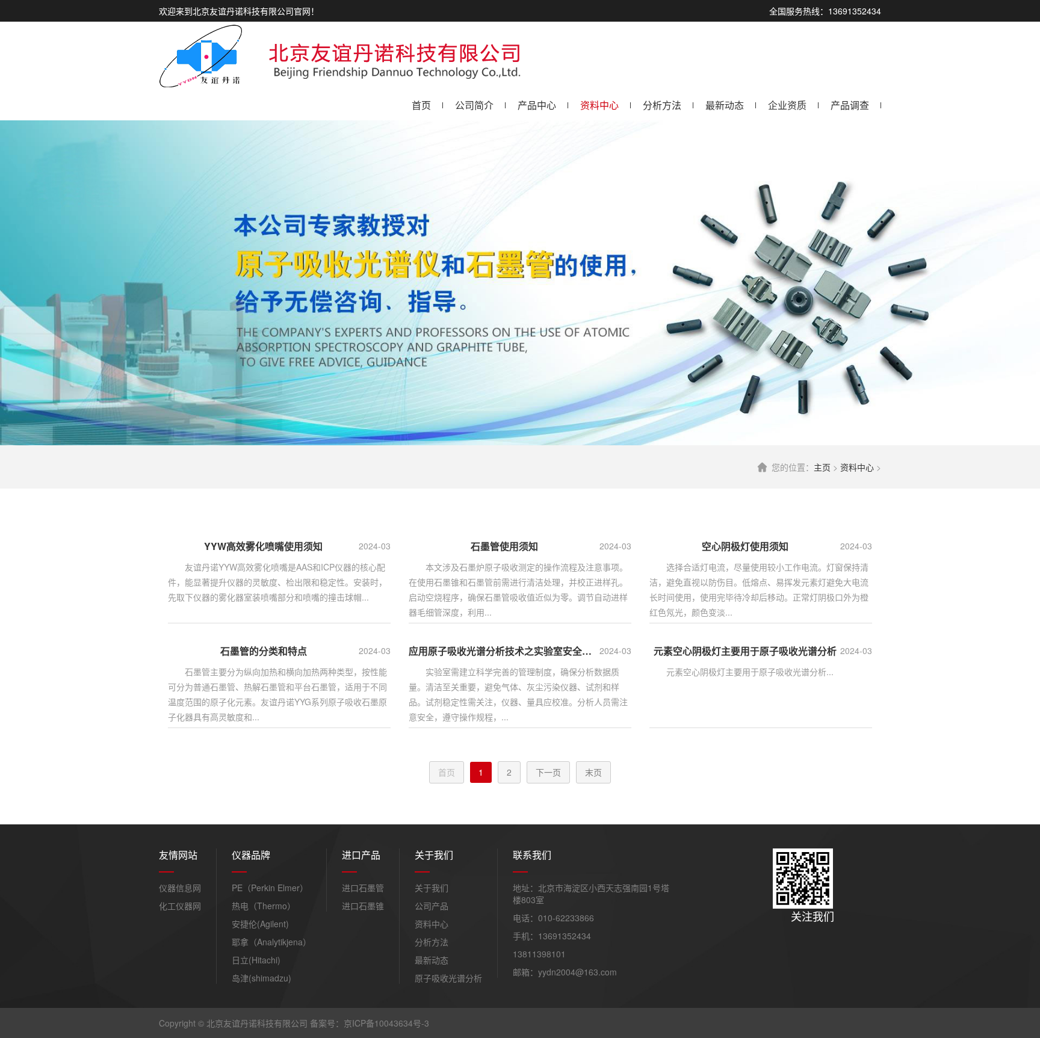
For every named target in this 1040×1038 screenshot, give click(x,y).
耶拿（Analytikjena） (271, 942)
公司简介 (474, 105)
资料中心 (599, 105)
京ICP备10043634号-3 (386, 1023)
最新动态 (724, 105)
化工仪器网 (180, 906)
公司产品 (431, 906)
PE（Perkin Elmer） (270, 888)
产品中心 (537, 105)
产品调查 (850, 105)
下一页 (548, 772)
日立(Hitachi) (256, 960)
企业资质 (787, 105)
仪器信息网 (180, 888)
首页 (421, 105)
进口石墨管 (363, 888)
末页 (593, 772)
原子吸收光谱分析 (448, 978)
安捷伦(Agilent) (260, 924)
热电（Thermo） (264, 906)
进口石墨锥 (363, 906)
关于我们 (431, 888)
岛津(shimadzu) (261, 978)
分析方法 (662, 105)
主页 (822, 467)
